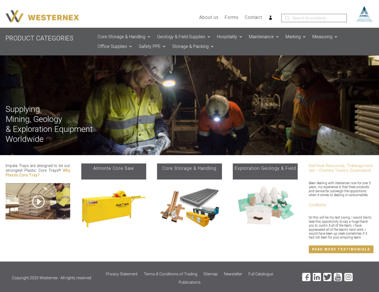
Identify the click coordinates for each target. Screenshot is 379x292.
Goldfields (317, 205)
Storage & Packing (190, 46)
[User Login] (270, 19)
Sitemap (210, 274)
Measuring (322, 36)
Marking (293, 36)
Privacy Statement (122, 274)
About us (209, 18)
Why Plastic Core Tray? (38, 172)
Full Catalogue (260, 274)
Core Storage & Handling (121, 36)
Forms (232, 18)
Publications (190, 282)
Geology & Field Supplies (181, 36)
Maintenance (261, 36)
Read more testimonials (341, 249)
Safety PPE (150, 46)
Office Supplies (112, 46)
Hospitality (227, 36)
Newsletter (233, 274)
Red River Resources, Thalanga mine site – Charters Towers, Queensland (341, 168)
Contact (253, 18)
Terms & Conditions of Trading (170, 274)
